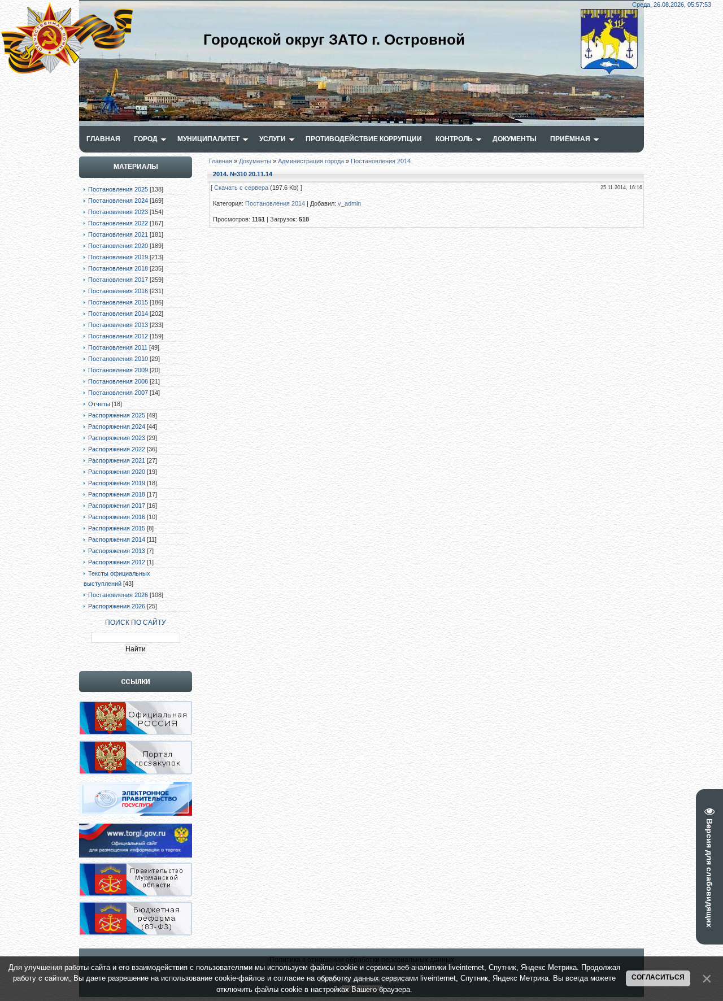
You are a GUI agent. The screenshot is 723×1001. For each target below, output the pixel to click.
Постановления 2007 (118, 392)
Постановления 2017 (118, 279)
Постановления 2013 (118, 324)
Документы (255, 161)
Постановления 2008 (118, 381)
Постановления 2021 (118, 234)
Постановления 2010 (118, 358)
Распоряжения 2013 (116, 550)
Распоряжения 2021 (116, 460)
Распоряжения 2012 (116, 562)
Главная (220, 161)
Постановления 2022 (118, 223)
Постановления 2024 (118, 200)
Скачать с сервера (241, 187)
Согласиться (658, 977)
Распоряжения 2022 (116, 449)
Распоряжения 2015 (116, 528)
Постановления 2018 (118, 268)
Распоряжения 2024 (116, 426)
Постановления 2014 (118, 313)
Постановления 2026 (118, 594)
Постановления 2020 (118, 245)
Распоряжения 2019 (116, 483)
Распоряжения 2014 (116, 539)
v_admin (349, 203)
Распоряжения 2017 (116, 505)
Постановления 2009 (118, 370)
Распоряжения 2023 (116, 437)
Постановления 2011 (117, 347)
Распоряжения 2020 (116, 471)
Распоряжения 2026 (116, 606)
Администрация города (311, 161)
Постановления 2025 (118, 189)
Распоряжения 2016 (116, 516)
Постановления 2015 (118, 302)
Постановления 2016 (118, 291)
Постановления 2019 (118, 257)
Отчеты (99, 404)
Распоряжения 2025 (116, 415)
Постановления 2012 (118, 336)
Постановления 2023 (118, 211)
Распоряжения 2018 (116, 494)
